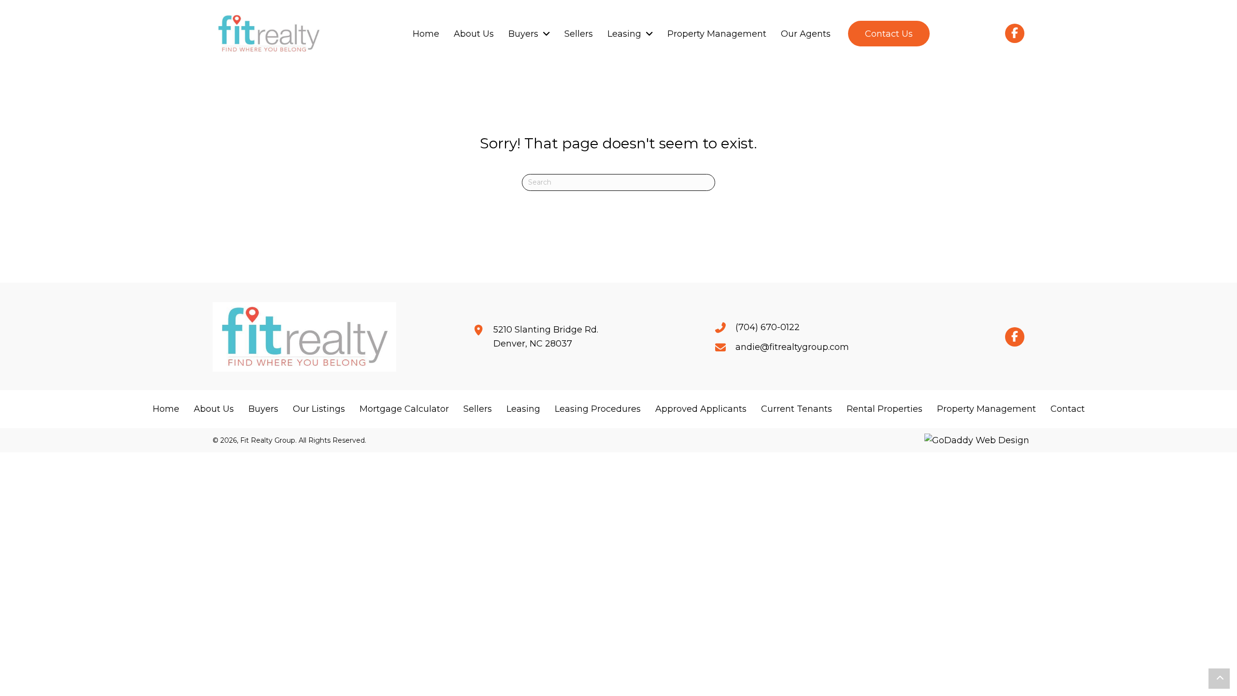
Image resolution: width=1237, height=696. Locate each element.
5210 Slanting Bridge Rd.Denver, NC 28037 (545, 336)
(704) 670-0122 (767, 327)
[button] (889, 33)
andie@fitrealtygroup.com (792, 347)
